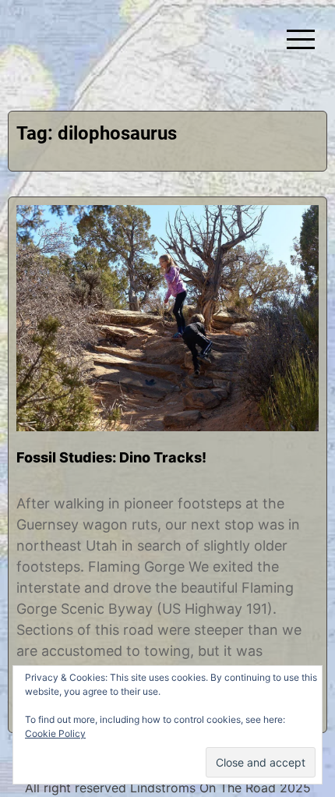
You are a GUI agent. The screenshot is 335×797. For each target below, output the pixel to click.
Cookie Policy (55, 733)
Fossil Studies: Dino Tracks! (111, 457)
